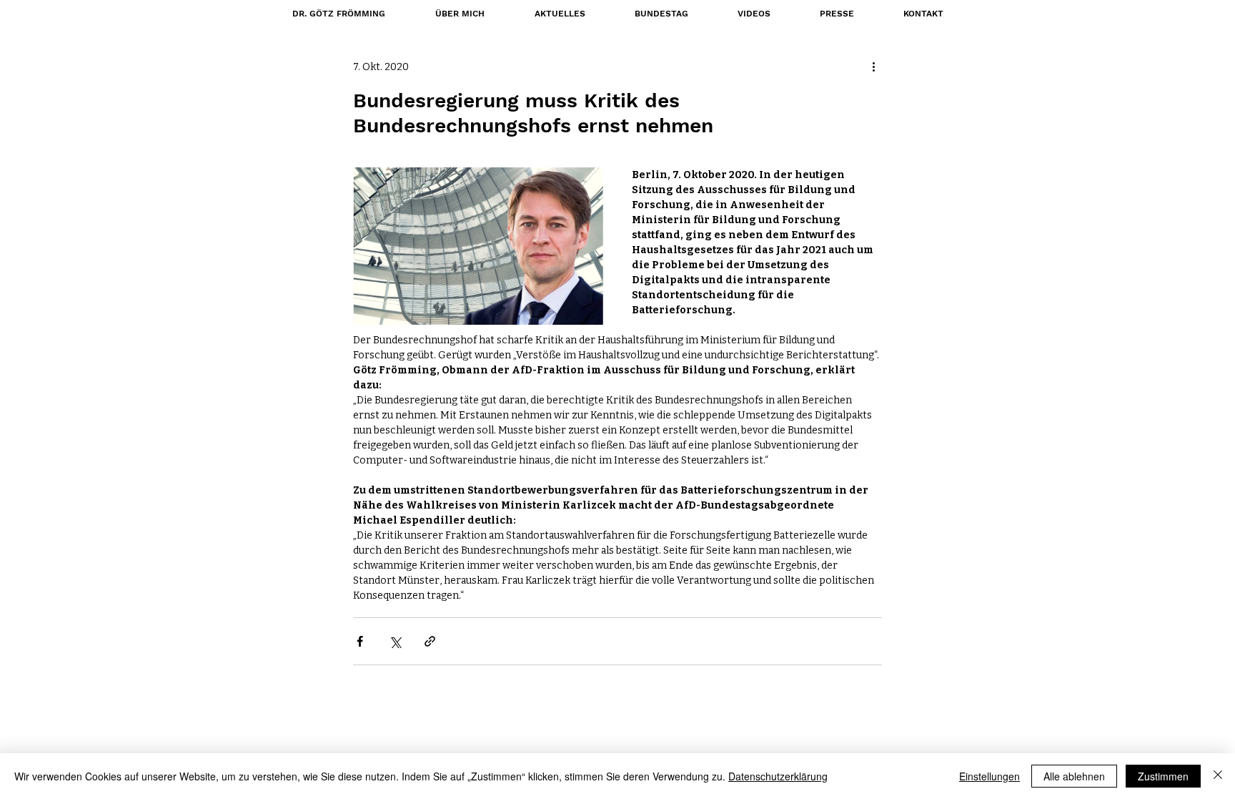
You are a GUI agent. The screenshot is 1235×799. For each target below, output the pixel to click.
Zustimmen (1163, 776)
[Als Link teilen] (430, 641)
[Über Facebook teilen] (360, 641)
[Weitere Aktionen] (873, 66)
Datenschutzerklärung (778, 776)
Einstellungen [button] (989, 776)
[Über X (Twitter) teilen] (395, 641)
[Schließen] (1217, 776)
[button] (661, 13)
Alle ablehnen (1074, 776)
